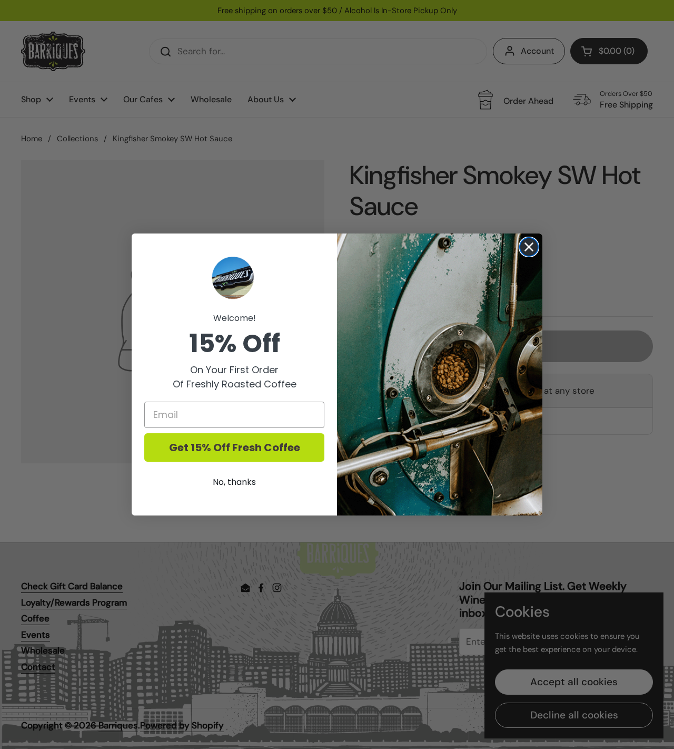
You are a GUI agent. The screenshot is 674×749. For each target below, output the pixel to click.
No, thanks (234, 482)
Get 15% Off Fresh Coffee (234, 447)
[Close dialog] (529, 247)
